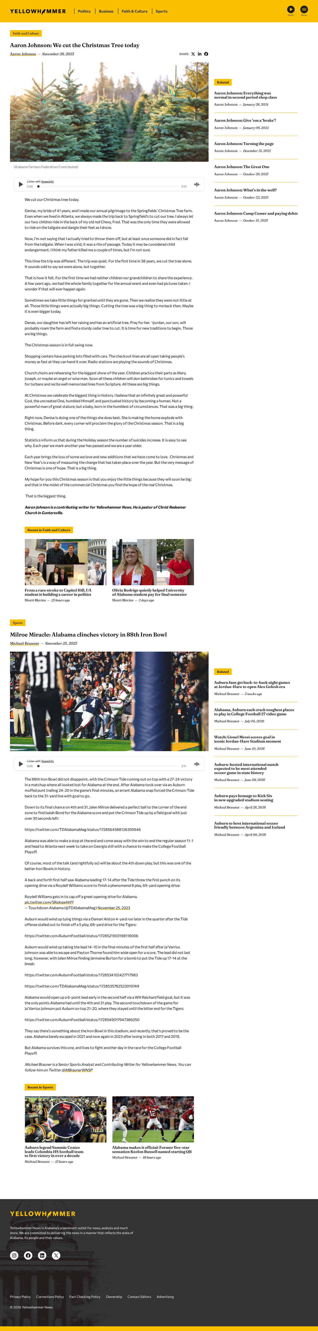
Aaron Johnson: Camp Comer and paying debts (256, 213)
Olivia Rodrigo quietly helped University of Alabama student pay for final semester (149, 592)
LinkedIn (199, 53)
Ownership (114, 1297)
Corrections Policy (50, 1297)
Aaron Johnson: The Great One (241, 166)
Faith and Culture (26, 33)
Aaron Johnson (23, 54)
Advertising (165, 1297)
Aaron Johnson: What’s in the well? (245, 190)
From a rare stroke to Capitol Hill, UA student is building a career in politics (58, 592)
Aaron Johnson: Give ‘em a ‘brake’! (245, 120)
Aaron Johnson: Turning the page (244, 143)
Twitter (193, 53)
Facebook (206, 53)
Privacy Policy (20, 1297)
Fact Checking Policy (84, 1297)
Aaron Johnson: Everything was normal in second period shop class (245, 95)
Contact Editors (139, 1297)
